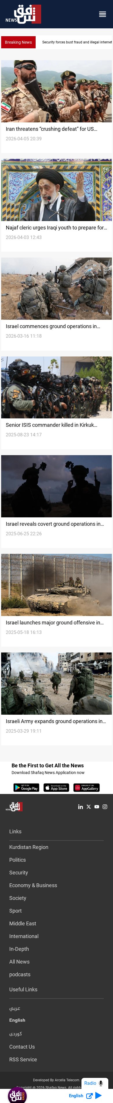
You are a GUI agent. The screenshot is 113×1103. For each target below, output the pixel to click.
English (17, 1021)
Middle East (22, 923)
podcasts (19, 974)
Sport (15, 911)
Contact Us (22, 1047)
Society (17, 898)
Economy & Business (33, 885)
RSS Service (23, 1059)
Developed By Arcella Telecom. (56, 1080)
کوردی (15, 1034)
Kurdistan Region (28, 847)
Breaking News (18, 42)
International (24, 936)
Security (18, 872)
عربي (14, 1008)
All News (19, 962)
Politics (17, 860)
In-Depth (19, 949)
